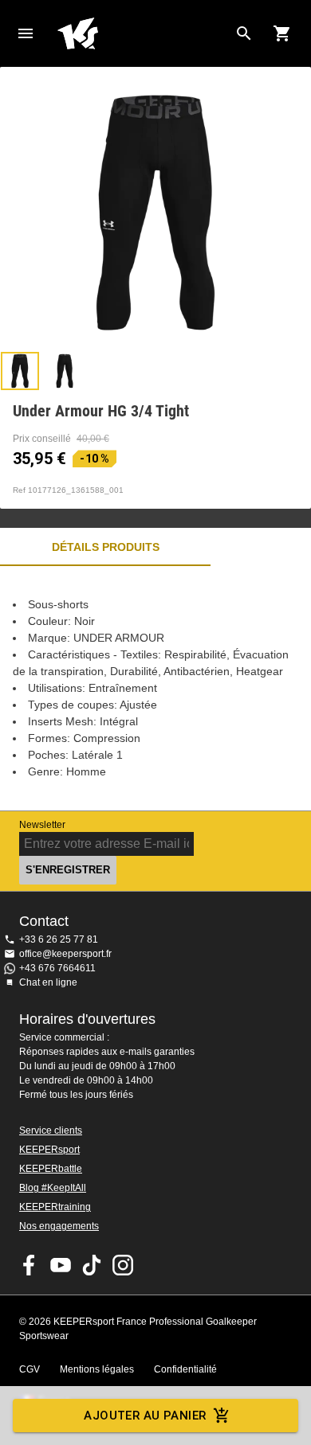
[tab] (20, 371)
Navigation (25, 33)
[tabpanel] (155, 688)
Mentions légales (97, 1369)
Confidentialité (185, 1369)
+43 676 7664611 (57, 968)
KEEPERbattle (50, 1168)
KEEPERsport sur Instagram (122, 1265)
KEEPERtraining (55, 1207)
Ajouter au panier (145, 1415)
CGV (29, 1369)
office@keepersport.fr (65, 953)
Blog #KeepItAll (52, 1187)
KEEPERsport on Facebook (29, 1265)
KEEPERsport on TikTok (91, 1265)
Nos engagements (59, 1226)
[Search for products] (244, 33)
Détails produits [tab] (105, 547)
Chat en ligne (48, 982)
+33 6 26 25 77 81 (58, 939)
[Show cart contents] (282, 33)
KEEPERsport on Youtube (60, 1265)
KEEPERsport (49, 1149)
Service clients (50, 1130)
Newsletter (42, 824)
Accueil (142, 33)
